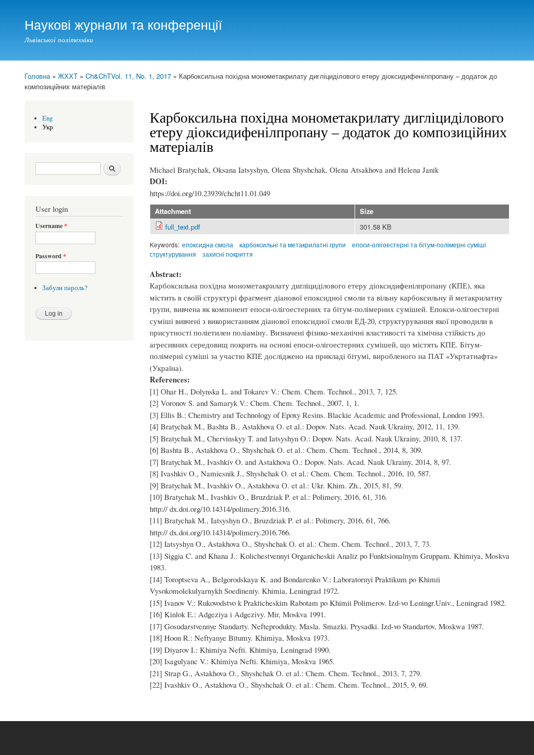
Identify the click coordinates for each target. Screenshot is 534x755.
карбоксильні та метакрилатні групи (292, 244)
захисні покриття (227, 253)
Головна (37, 76)
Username (51, 226)
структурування (173, 253)
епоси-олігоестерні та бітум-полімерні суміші (419, 244)
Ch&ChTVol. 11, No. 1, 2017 (128, 76)
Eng (47, 118)
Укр (47, 127)
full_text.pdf (182, 227)
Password (50, 256)
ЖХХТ (68, 76)
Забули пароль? (65, 287)
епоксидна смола (207, 244)
